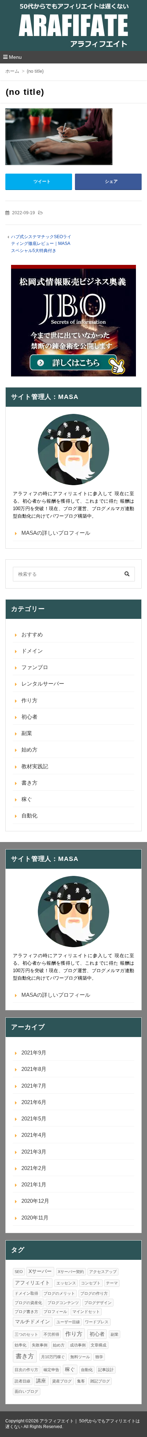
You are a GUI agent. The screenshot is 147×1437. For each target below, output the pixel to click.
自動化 (29, 815)
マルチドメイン (32, 1321)
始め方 (29, 749)
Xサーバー (40, 1271)
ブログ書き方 (26, 1311)
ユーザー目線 (68, 1322)
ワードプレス (96, 1322)
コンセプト (91, 1283)
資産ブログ (62, 1381)
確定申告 (51, 1369)
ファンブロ (34, 667)
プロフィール (55, 1311)
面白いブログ (26, 1391)
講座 (41, 1381)
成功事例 (78, 1345)
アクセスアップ (103, 1271)
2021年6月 (33, 1102)
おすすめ (32, 634)
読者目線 (22, 1381)
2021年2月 (33, 1168)
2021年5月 (33, 1118)
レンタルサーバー (42, 684)
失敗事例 (39, 1345)
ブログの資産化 (28, 1302)
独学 (99, 1357)
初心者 (29, 717)
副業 (26, 733)
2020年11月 (35, 1218)
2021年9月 (33, 1052)
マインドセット (86, 1311)
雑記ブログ (100, 1381)
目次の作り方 (26, 1369)
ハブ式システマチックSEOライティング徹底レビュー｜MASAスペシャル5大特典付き (41, 243)
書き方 (29, 783)
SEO (19, 1271)
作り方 (29, 700)
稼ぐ (26, 799)
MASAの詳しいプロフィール (55, 533)
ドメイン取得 (26, 1293)
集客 (81, 1381)
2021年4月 (33, 1135)
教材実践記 (34, 766)
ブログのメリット (59, 1293)
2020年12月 (35, 1201)
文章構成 (98, 1345)
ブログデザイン (98, 1302)
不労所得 (51, 1334)
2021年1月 (33, 1184)
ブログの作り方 (94, 1293)
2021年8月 (33, 1069)
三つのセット (26, 1334)
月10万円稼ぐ (53, 1357)
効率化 (20, 1345)
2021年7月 (33, 1086)
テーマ (112, 1283)
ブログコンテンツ (63, 1302)
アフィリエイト (32, 1282)
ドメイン (32, 651)
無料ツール (80, 1357)
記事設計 (106, 1369)
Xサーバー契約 (71, 1271)
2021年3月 (33, 1152)
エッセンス (66, 1283)
